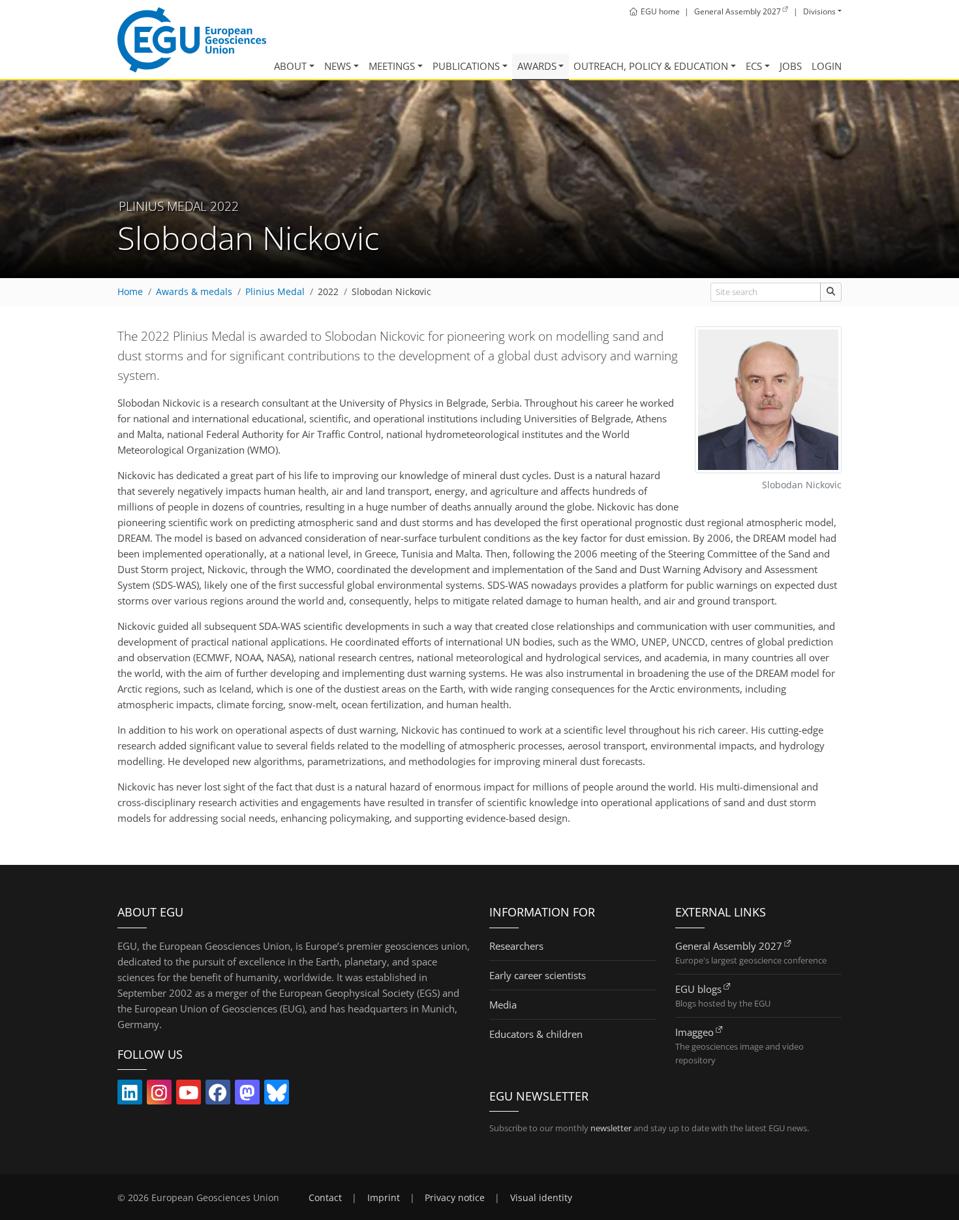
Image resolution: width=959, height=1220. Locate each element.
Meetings (392, 65)
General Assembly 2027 (728, 945)
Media (503, 1004)
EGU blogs (698, 988)
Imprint (383, 1198)
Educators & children (536, 1033)
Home (130, 292)
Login (827, 65)
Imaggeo (694, 1032)
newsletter (611, 1128)
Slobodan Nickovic (391, 292)
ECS (754, 65)
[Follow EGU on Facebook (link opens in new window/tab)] (218, 1095)
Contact (325, 1198)
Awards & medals (194, 292)
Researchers (516, 945)
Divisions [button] (819, 11)
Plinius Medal (275, 292)
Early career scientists (537, 975)
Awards (536, 65)
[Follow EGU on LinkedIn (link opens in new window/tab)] (129, 1095)
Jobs (791, 65)
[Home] (191, 39)
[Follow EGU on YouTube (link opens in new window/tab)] (188, 1095)
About (290, 65)
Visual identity (541, 1198)
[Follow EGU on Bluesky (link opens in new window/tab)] (276, 1095)
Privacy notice (455, 1198)
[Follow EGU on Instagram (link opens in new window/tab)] (159, 1095)
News (337, 65)
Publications (466, 65)
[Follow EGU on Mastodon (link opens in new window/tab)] (247, 1095)
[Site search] (831, 292)
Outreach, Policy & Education (650, 65)
